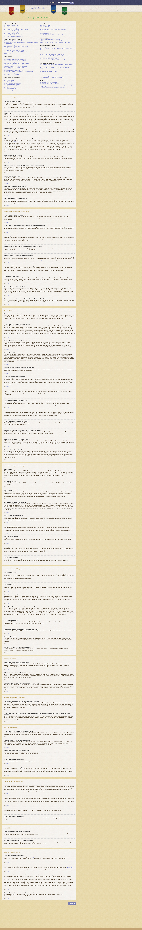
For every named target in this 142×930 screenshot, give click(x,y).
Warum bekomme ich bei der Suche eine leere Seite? (51, 57)
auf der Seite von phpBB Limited (11, 860)
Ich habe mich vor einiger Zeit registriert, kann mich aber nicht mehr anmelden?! (21, 32)
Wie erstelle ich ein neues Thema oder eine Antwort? (15, 58)
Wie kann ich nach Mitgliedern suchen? (48, 58)
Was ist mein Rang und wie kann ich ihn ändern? (14, 50)
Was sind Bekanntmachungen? (10, 85)
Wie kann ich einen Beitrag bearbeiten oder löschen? (15, 59)
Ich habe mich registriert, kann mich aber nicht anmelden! (16, 29)
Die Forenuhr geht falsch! (9, 43)
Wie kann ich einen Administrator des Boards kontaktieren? (52, 87)
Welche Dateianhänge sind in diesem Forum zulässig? (51, 76)
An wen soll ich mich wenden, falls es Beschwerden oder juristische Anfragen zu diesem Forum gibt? (57, 85)
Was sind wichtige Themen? (10, 87)
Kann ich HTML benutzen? (9, 80)
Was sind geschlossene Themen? (11, 88)
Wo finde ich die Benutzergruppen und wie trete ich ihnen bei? (53, 29)
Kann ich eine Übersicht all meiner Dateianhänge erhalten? (52, 77)
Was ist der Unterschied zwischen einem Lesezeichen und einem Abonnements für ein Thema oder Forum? (57, 65)
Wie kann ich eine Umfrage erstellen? (12, 62)
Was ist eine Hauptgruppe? (45, 33)
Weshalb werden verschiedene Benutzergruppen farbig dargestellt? (54, 32)
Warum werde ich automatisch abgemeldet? (13, 34)
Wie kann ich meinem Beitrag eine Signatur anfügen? (15, 60)
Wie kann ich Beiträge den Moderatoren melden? (14, 70)
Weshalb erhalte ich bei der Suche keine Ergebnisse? (51, 55)
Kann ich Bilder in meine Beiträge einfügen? (13, 83)
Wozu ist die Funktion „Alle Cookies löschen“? (13, 36)
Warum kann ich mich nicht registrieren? (12, 28)
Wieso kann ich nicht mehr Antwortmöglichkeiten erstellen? (16, 63)
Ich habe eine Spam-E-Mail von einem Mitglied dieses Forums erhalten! (55, 42)
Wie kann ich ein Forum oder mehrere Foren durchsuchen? (52, 54)
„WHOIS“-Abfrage (39, 878)
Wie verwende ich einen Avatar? (10, 49)
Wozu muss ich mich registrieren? (11, 25)
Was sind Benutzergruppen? (46, 28)
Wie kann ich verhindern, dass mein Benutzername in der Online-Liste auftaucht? (21, 42)
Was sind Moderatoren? (45, 26)
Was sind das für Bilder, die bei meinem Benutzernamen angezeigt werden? (20, 47)
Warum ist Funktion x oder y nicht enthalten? (49, 83)
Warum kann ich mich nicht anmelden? (12, 30)
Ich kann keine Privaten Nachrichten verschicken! (50, 39)
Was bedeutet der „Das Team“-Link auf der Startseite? (51, 34)
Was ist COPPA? (7, 26)
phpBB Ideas (70, 867)
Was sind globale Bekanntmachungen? (12, 84)
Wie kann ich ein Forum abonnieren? (47, 70)
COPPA (15, 141)
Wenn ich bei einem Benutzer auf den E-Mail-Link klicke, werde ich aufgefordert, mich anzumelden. (21, 52)
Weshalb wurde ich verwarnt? (10, 68)
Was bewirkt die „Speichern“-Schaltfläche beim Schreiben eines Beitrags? (19, 71)
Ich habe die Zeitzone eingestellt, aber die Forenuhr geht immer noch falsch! (20, 45)
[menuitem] (7, 2)
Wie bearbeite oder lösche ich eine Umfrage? (13, 64)
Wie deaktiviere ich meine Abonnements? (48, 71)
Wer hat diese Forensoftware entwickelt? (48, 82)
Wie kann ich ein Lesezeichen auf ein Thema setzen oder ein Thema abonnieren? (54, 68)
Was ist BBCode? (7, 79)
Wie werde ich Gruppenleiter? (46, 30)
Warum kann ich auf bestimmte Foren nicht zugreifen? (15, 66)
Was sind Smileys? (8, 81)
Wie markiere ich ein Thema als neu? (11, 74)
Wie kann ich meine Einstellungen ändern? (13, 40)
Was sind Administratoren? (45, 25)
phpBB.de (53, 260)
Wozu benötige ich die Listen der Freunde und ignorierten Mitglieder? (54, 47)
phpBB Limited (43, 260)
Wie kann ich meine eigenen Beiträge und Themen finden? (52, 59)
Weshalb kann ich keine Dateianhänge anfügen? (14, 67)
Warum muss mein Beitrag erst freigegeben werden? (15, 73)
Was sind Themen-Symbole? (10, 90)
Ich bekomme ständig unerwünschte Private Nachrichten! (52, 40)
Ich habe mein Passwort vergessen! (11, 33)
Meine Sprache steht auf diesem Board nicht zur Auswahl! (16, 46)
